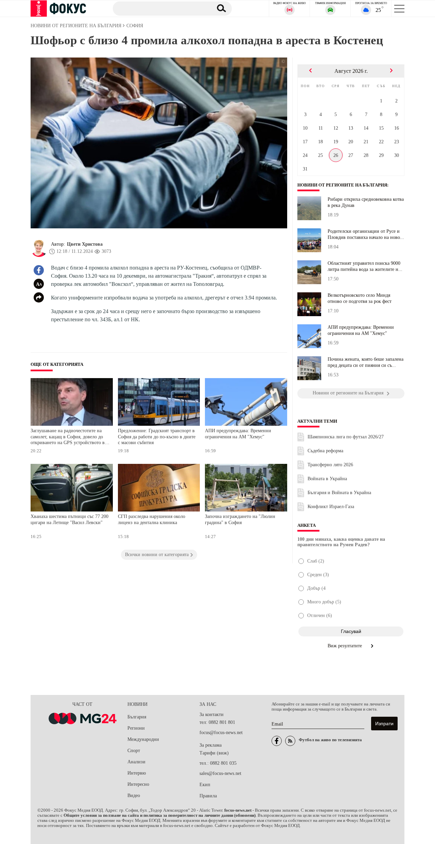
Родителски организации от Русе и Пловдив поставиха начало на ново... (366, 234)
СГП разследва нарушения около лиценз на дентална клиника (151, 519)
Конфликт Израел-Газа (331, 506)
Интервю (136, 773)
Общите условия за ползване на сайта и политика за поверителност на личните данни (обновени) (160, 815)
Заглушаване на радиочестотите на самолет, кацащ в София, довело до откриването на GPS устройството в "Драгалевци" (68, 437)
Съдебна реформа (325, 450)
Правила (208, 795)
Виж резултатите (345, 645)
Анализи (136, 761)
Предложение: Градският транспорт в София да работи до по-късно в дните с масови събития (156, 436)
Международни (143, 739)
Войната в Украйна (327, 478)
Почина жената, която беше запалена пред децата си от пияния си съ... (365, 362)
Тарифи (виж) (214, 753)
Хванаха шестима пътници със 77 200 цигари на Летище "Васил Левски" (69, 519)
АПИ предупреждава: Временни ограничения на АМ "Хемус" (238, 433)
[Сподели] (39, 297)
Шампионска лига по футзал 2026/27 (346, 436)
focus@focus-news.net (221, 732)
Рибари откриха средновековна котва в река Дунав (366, 202)
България (136, 716)
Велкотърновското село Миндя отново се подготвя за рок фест (360, 298)
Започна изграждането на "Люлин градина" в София (240, 519)
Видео (133, 795)
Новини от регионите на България (342, 185)
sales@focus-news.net (220, 773)
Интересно (138, 784)
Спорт (133, 750)
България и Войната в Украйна (339, 492)
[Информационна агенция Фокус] (277, 741)
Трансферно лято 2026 (330, 464)
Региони (136, 728)
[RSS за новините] (290, 741)
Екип (204, 784)
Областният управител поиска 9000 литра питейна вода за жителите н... (365, 266)
